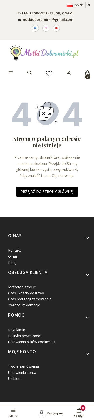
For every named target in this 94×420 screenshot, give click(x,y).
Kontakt (14, 250)
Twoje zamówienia (23, 366)
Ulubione (15, 378)
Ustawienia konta (22, 372)
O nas (13, 256)
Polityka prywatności (24, 335)
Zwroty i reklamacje (24, 305)
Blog (12, 262)
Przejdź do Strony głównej (47, 191)
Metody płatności (22, 287)
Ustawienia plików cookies (30, 341)
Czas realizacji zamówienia (29, 299)
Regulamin (16, 329)
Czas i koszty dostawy (26, 293)
